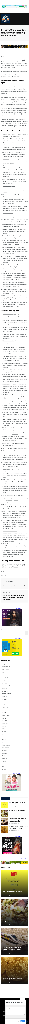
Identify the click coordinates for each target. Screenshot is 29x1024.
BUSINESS (4, 675)
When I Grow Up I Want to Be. (10, 531)
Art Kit (4, 327)
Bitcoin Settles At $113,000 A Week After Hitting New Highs (18, 827)
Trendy (23, 798)
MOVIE (4, 734)
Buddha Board (6, 134)
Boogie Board (6, 194)
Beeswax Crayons (8, 405)
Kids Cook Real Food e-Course (10, 479)
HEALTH (4, 712)
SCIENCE (4, 753)
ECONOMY (4, 688)
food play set (15, 434)
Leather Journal (6, 147)
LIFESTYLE (4, 723)
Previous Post (9, 581)
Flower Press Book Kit (8, 341)
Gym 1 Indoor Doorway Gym (9, 314)
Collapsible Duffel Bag (8, 229)
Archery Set (5, 138)
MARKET (4, 726)
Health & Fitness (6, 715)
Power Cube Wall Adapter (9, 224)
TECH (3, 766)
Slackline (5, 282)
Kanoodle (16, 500)
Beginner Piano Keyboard (9, 436)
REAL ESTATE (5, 747)
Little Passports (7, 419)
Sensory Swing (6, 469)
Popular (14, 798)
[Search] (26, 633)
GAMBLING (5, 707)
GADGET (4, 704)
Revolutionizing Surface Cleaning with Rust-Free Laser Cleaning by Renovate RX (13, 597)
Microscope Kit (6, 384)
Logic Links (9, 500)
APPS (3, 664)
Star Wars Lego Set (7, 172)
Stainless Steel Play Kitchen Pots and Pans (13, 428)
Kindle (4, 199)
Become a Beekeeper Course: (10, 265)
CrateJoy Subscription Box (9, 165)
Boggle (14, 506)
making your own (24, 409)
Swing (4, 495)
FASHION (4, 696)
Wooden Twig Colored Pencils (10, 356)
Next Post (5, 592)
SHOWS (4, 761)
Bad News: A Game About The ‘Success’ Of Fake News (17, 803)
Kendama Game (6, 450)
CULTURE (4, 683)
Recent (5, 798)
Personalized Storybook (9, 334)
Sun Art (4, 448)
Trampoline (5, 486)
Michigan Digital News (15, 806)
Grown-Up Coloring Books (9, 186)
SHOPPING (5, 758)
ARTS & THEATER (6, 667)
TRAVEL (4, 769)
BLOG (3, 672)
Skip (18, 1021)
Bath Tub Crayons (7, 395)
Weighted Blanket (7, 462)
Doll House (5, 412)
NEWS (3, 742)
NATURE (4, 739)
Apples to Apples (21, 506)
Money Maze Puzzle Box (16, 240)
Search (3, 629)
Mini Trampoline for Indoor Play (10, 347)
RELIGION (4, 750)
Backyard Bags (6, 273)
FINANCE (4, 699)
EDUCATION (5, 691)
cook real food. (18, 123)
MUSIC (4, 737)
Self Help (4, 756)
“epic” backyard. (17, 112)
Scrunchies (19, 251)
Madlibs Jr (9, 508)
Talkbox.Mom (6, 296)
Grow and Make (6, 374)
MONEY (4, 731)
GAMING (4, 710)
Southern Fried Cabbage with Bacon (17, 811)
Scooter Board (6, 550)
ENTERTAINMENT (6, 694)
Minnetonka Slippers (8, 236)
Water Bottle (6, 302)
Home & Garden (6, 720)
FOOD (3, 702)
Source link (3, 575)
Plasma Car (5, 370)
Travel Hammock (7, 256)
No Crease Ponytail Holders (9, 247)
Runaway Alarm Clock (8, 213)
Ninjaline (5, 289)
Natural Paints (6, 379)
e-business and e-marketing (9, 685)
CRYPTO (4, 680)
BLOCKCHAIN (5, 669)
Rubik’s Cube (6, 159)
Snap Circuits (6, 320)
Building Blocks (6, 544)
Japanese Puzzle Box (8, 152)
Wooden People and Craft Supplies (11, 363)
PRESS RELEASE (6, 745)
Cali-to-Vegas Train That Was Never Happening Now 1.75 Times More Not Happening (18, 820)
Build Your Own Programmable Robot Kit (12, 179)
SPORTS (4, 764)
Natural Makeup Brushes (9, 219)
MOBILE (4, 729)
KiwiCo (4, 206)
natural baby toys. (9, 528)
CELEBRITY (5, 677)
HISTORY (4, 718)
